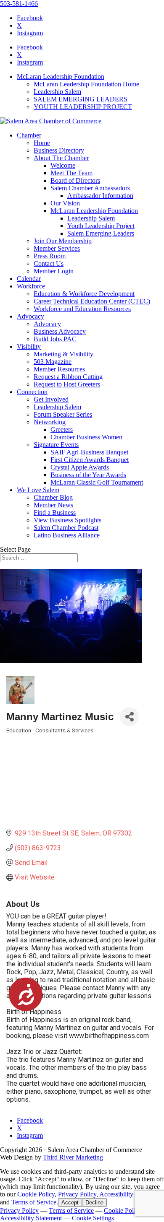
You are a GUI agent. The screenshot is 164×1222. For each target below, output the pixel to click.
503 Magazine (52, 361)
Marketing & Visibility (63, 354)
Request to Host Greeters (67, 384)
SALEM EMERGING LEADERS (80, 99)
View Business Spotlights (67, 520)
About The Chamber (61, 157)
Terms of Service (33, 1202)
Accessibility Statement (130, 1194)
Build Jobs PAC (55, 338)
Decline (94, 1202)
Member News (53, 505)
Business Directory (59, 150)
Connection (32, 391)
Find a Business (55, 512)
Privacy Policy (77, 1194)
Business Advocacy (60, 331)
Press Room (50, 255)
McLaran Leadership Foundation (60, 76)
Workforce (31, 286)
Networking (50, 421)
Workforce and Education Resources (82, 308)
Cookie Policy (36, 1194)
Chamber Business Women (86, 437)
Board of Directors (75, 180)
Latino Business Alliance (67, 535)
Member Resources (59, 369)
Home (42, 142)
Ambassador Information (100, 195)
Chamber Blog (53, 497)
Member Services (57, 248)
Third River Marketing (73, 1157)
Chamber (29, 135)
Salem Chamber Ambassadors (90, 188)
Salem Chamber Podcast (66, 527)
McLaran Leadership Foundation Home (86, 84)
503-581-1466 (19, 3)
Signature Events (56, 444)
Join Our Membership (63, 240)
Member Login (54, 271)
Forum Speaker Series (63, 414)
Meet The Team (71, 172)
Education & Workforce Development (84, 293)
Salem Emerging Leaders (100, 233)
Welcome (62, 165)
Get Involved (51, 399)
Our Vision (65, 203)
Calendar (29, 278)
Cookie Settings (93, 1218)
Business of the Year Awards (88, 474)
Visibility (29, 346)
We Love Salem (38, 489)
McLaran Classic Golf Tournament (96, 482)
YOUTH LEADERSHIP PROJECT (83, 106)
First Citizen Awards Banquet (89, 459)
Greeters (61, 429)
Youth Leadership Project (101, 225)
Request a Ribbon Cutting (68, 376)
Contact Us (48, 263)
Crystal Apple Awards (79, 467)
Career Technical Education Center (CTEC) (92, 301)
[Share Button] (129, 716)
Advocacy (30, 316)
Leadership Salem (57, 91)
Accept (70, 1202)
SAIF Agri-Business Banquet (89, 452)
